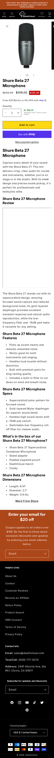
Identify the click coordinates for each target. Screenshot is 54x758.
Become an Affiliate (17, 597)
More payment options (27, 142)
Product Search (14, 612)
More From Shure (27, 501)
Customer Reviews (16, 590)
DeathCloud (31, 755)
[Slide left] (20, 75)
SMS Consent (13, 619)
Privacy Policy (13, 634)
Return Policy (13, 605)
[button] (4, 14)
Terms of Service (15, 627)
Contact (10, 583)
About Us (11, 576)
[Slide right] (34, 75)
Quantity (7, 106)
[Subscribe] (45, 554)
